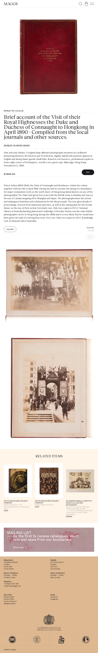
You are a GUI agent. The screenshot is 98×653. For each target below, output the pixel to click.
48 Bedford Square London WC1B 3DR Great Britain (11, 565)
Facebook (54, 597)
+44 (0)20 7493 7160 (11, 584)
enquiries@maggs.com (12, 586)
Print (90, 237)
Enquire (10, 229)
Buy (88, 172)
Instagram (54, 599)
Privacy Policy (9, 599)
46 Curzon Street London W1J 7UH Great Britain (57, 565)
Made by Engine (10, 649)
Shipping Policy (9, 603)
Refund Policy (9, 597)
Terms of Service (10, 601)
